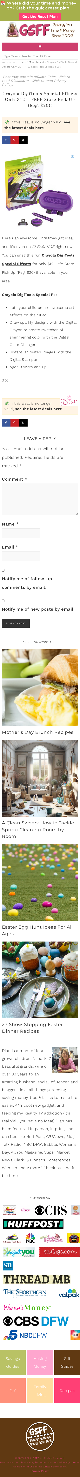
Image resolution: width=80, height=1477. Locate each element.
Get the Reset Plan (40, 16)
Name (10, 524)
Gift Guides (67, 1362)
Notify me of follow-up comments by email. (27, 583)
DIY (13, 1390)
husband (27, 1082)
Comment (14, 479)
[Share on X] (23, 140)
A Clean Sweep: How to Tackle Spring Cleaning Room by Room (38, 829)
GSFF (40, 30)
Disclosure (20, 81)
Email (10, 547)
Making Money (40, 1362)
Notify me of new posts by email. (38, 609)
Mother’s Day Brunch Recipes (37, 732)
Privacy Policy (40, 1471)
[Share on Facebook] (6, 140)
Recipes (67, 1390)
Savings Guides (13, 1362)
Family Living (40, 1390)
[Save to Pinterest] (14, 140)
